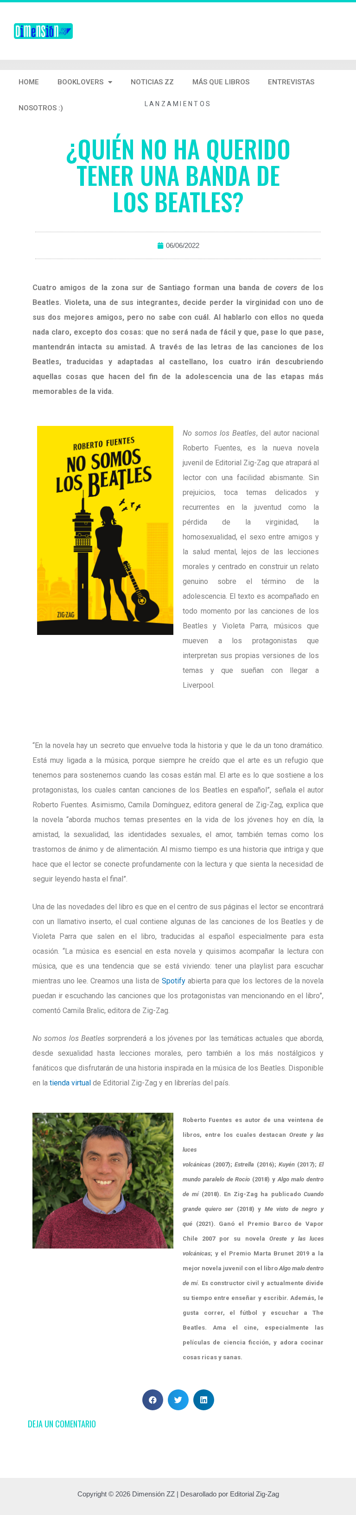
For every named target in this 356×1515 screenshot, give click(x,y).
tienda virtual (70, 1082)
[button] (152, 1399)
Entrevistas (291, 82)
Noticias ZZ (152, 82)
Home (29, 82)
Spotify (173, 980)
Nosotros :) (41, 108)
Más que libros (220, 82)
